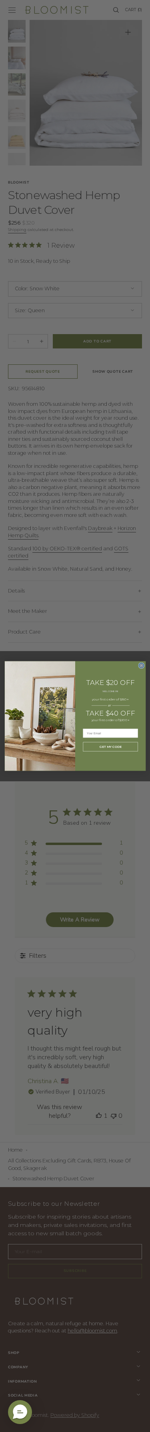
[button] (20, 1412)
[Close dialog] (141, 665)
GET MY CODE (110, 747)
